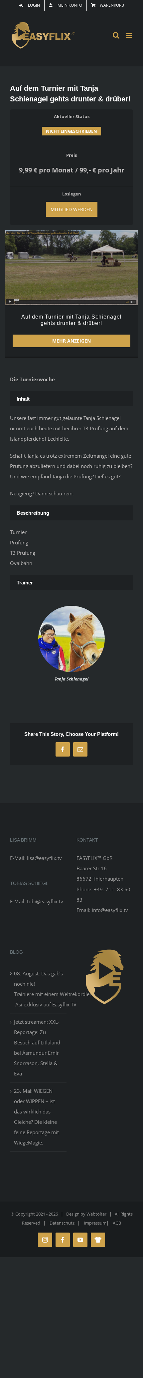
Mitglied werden (72, 209)
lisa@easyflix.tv (44, 858)
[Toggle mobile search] (116, 35)
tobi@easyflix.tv (45, 901)
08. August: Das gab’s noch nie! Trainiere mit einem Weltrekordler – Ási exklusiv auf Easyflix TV (38, 989)
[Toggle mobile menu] (129, 35)
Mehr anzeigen (71, 341)
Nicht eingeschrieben (71, 131)
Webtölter (96, 1214)
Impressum (95, 1223)
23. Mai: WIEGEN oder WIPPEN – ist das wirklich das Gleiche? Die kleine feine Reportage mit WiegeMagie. (36, 1116)
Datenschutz (62, 1223)
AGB (117, 1223)
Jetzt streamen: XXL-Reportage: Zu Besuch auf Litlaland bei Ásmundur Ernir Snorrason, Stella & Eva (37, 1047)
